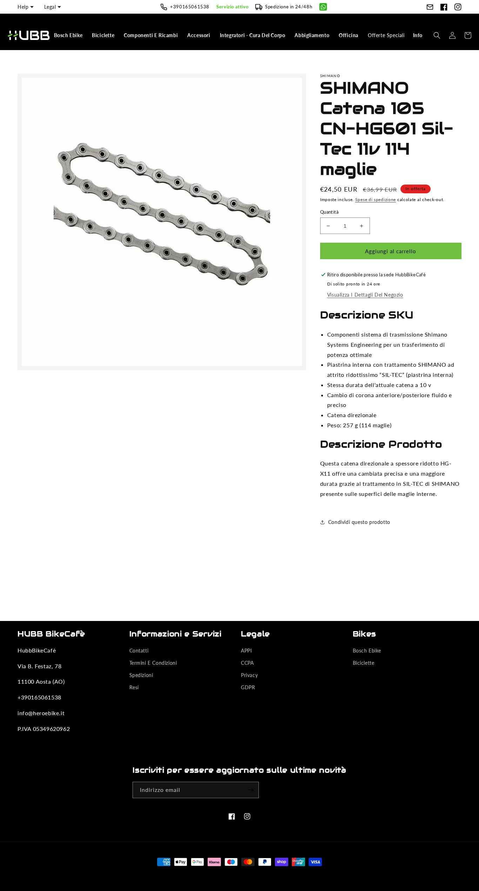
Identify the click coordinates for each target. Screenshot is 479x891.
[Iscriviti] (250, 790)
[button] (69, 35)
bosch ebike (367, 651)
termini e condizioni (153, 663)
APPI (246, 651)
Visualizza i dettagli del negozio (365, 295)
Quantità (329, 212)
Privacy (249, 675)
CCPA (247, 663)
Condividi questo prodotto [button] (359, 522)
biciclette (364, 663)
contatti (139, 651)
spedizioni (141, 675)
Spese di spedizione (375, 199)
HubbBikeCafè (228, 875)
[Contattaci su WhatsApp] (323, 7)
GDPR (248, 687)
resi (134, 687)
